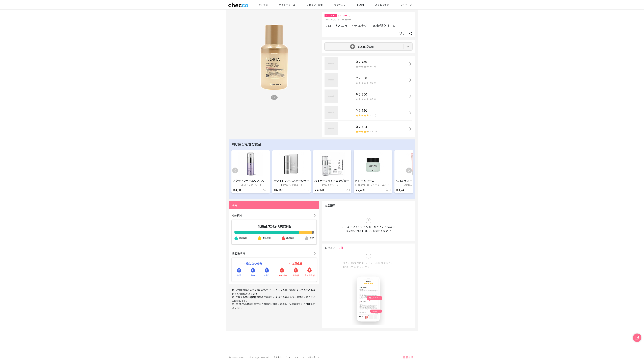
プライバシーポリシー (294, 357)
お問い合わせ (313, 357)
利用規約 (278, 357)
